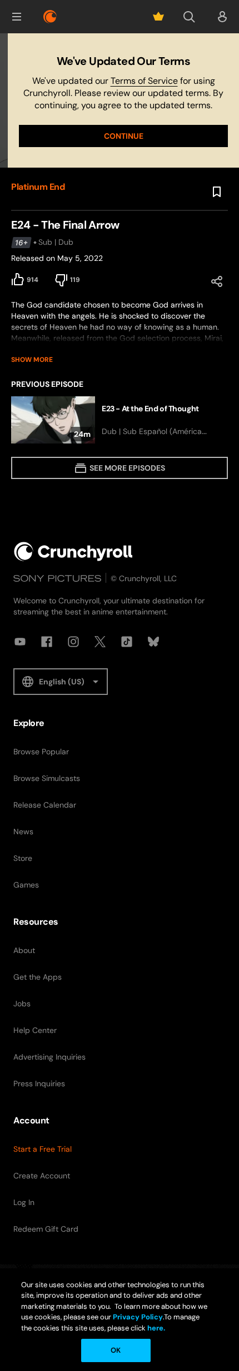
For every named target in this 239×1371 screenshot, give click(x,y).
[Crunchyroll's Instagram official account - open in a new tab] (73, 641)
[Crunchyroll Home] (73, 551)
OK (116, 1350)
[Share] (217, 281)
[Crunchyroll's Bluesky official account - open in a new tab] (153, 641)
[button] (16, 16)
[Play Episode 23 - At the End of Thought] (119, 419)
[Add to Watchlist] (217, 192)
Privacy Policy (138, 1317)
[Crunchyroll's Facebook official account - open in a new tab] (46, 641)
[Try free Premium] (158, 16)
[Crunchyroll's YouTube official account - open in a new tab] (20, 641)
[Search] (189, 16)
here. (155, 1328)
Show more (32, 359)
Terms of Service (144, 81)
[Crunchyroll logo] (50, 16)
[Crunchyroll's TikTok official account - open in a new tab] (126, 641)
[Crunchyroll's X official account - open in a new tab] (100, 641)
